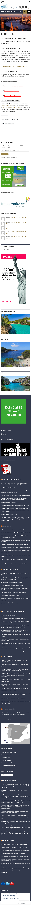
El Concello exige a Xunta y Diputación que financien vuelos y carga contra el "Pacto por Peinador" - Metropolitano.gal (15, 807)
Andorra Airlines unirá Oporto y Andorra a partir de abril (15, 648)
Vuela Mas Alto (6, 757)
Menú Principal (29, 12)
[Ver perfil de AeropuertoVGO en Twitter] (3, 434)
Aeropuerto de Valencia (8, 765)
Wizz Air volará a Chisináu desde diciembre (11, 582)
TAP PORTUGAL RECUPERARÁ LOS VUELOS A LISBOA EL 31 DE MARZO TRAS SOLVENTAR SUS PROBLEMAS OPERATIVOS (15, 675)
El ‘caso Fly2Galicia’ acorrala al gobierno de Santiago (14, 847)
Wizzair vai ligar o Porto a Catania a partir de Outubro (14, 544)
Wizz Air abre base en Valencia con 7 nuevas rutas (13, 592)
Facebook (4, 890)
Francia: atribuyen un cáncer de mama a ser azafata (14, 844)
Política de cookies (15, 898)
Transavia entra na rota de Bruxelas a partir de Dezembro (15, 532)
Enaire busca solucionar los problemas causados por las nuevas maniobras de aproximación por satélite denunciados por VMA (15, 519)
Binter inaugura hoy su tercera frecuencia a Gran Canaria (15, 505)
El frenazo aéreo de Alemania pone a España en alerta (14, 856)
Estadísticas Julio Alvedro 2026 (8, 487)
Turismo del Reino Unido (13, 86)
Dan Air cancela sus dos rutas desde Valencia (12, 585)
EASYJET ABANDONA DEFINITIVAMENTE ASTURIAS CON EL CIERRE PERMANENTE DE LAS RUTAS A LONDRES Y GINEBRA (15, 694)
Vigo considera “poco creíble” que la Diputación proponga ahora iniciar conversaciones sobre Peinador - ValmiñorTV (14, 833)
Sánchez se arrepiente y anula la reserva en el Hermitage (15, 868)
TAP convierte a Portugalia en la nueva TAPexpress (13, 651)
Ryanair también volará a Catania (9, 603)
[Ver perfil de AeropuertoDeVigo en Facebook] (1, 434)
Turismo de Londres (11, 91)
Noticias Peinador (9, 781)
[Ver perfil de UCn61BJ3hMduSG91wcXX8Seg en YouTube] (5, 434)
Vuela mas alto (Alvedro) (11, 479)
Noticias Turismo (8, 840)
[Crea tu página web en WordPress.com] (15, 2)
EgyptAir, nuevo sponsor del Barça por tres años (13, 853)
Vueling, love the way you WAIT (8, 615)
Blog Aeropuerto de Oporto (13, 611)
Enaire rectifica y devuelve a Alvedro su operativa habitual (15, 495)
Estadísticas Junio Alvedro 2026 (8, 502)
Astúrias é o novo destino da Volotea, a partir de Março (15, 564)
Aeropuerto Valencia (10, 569)
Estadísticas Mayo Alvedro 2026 (9, 514)
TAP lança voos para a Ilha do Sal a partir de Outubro (14, 530)
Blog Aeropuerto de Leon (8, 763)
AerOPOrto (6, 526)
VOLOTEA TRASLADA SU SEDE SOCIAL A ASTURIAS (13, 699)
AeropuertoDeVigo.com (11, 11)
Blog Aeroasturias (6, 760)
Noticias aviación (8, 709)
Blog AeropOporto (6, 755)
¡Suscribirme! (4, 154)
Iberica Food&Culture (12, 96)
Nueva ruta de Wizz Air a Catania (9, 606)
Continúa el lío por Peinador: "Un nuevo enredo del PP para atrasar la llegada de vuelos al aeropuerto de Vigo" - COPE (15, 817)
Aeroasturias (7, 656)
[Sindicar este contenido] (1, 479)
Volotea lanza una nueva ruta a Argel (10, 595)
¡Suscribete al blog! (8, 142)
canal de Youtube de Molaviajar (11, 108)
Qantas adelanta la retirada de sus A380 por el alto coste (15, 850)
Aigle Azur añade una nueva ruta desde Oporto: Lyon (14, 618)
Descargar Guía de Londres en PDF (15, 66)
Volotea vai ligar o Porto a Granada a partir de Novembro (15, 547)
